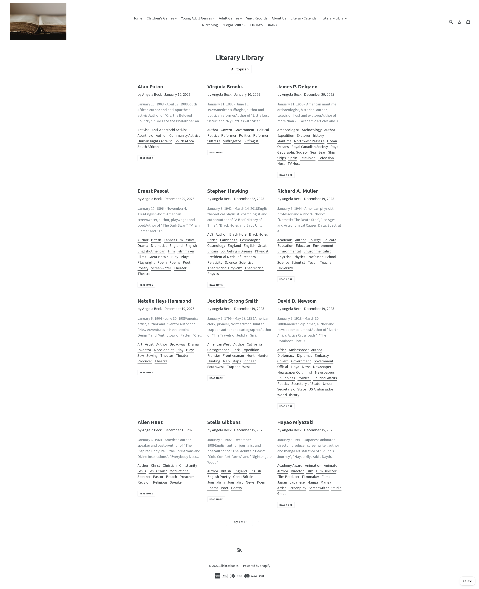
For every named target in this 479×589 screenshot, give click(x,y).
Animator (331, 465)
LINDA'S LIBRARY (263, 24)
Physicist (262, 251)
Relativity (214, 262)
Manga (312, 482)
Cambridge (228, 239)
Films (142, 256)
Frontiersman (233, 355)
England (176, 245)
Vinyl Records (256, 18)
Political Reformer (221, 135)
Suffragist (251, 141)
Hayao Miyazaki (295, 422)
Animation (313, 465)
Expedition (285, 135)
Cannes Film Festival (180, 239)
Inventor (144, 349)
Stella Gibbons (224, 422)
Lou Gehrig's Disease (236, 251)
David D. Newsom (297, 301)
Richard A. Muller (297, 191)
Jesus (142, 471)
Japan (282, 482)
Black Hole (237, 234)
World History (288, 394)
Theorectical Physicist (224, 268)
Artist (149, 344)
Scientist (246, 262)
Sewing (152, 355)
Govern (226, 129)
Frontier (213, 355)
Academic (284, 239)
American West (219, 344)
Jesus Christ (158, 471)
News (306, 366)
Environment (323, 245)
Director (297, 471)
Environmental (289, 251)
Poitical (263, 129)
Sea (313, 152)
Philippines (286, 377)
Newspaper (322, 366)
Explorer (303, 135)
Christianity (188, 465)
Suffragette (232, 141)
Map (226, 361)
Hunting (213, 361)
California (254, 344)
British (156, 239)
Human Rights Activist (155, 141)
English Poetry (219, 476)
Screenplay (297, 487)
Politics (245, 135)
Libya (295, 366)
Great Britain (159, 256)
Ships (281, 157)
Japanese (297, 482)
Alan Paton (150, 86)
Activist (143, 129)
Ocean (332, 141)
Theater (180, 268)
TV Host (294, 163)
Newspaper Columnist (294, 372)
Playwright (146, 262)
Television (307, 157)
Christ (155, 465)
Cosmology (216, 245)
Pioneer (249, 361)
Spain (292, 157)
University (285, 268)
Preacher (187, 476)
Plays (185, 256)
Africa (281, 349)
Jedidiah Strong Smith (233, 301)
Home (137, 18)
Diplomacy (285, 355)
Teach (312, 262)
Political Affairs (325, 377)
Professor (315, 256)
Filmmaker (185, 251)
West (246, 366)
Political (304, 377)
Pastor (158, 476)
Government (244, 129)
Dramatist (159, 245)
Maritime (284, 141)
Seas (322, 152)
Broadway (177, 344)
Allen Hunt (150, 422)
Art (140, 344)
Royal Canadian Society (309, 146)
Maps (236, 361)
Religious (160, 482)
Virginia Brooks (225, 86)
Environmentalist (317, 251)
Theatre (144, 273)
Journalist (235, 482)
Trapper (233, 366)
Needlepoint (164, 349)
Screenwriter (161, 268)
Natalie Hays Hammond (164, 301)
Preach (171, 476)
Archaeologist (288, 129)
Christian (170, 465)
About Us (279, 18)
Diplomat (304, 355)
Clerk (235, 349)
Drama (143, 245)
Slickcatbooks (229, 566)
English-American (151, 251)
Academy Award (289, 465)
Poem (162, 262)
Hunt (251, 355)
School (330, 256)
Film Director (326, 471)
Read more (146, 158)
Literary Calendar (304, 18)
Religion (144, 482)
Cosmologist (250, 239)
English (191, 245)
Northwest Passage (309, 141)
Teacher (326, 262)
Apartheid (145, 135)
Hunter (263, 355)
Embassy (322, 355)
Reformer (260, 135)
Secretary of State (306, 383)
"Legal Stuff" (235, 24)
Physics (299, 256)
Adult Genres (231, 18)
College (315, 239)
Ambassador (299, 349)
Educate (329, 239)
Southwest (215, 366)
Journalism (216, 482)
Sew (141, 355)
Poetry (143, 268)
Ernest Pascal (153, 191)
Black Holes (258, 234)
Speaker (176, 482)
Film (171, 251)
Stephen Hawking (227, 191)
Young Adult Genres (198, 18)
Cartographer (218, 349)
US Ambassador (321, 389)
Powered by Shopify (256, 566)
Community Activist (184, 135)
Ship (331, 152)
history (318, 135)
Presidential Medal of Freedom (231, 256)
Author (161, 135)
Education (285, 245)
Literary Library (334, 18)
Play (174, 256)
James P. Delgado (297, 86)
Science (231, 262)
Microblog (210, 24)
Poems (174, 262)
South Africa (184, 141)
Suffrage (213, 141)
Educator (303, 245)
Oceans (283, 146)
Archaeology (312, 129)
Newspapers (325, 372)
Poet (186, 262)
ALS (210, 234)
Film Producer (288, 476)
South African (148, 146)
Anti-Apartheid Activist (169, 129)
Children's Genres (163, 18)
